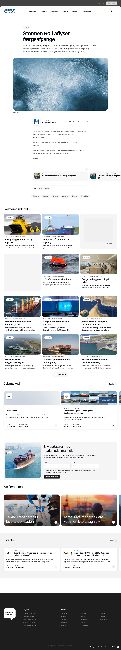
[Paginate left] (5, 410)
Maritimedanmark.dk (49, 122)
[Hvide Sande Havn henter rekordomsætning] (98, 351)
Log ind (101, 3)
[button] (86, 169)
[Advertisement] (98, 230)
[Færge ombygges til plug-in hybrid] (98, 271)
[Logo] (9, 11)
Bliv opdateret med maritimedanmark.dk (102, 647)
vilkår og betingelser (84, 470)
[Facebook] (70, 121)
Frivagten (83, 619)
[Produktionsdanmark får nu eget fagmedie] (60, 176)
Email (73, 462)
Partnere (102, 613)
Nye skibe (83, 613)
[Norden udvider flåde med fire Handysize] (22, 313)
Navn (45, 462)
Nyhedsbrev (103, 619)
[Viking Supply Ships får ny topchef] (22, 231)
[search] (112, 11)
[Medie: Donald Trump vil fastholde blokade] (98, 313)
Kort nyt (82, 616)
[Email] (82, 121)
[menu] (116, 11)
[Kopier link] (87, 121)
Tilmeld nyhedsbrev (51, 476)
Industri (63, 616)
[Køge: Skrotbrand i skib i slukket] (60, 313)
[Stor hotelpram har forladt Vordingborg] (60, 351)
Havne (63, 625)
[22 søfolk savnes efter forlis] (60, 270)
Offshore (64, 622)
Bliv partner (111, 3)
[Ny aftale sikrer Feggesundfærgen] (22, 351)
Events (82, 622)
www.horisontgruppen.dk (31, 625)
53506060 (31, 622)
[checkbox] (44, 471)
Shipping (64, 613)
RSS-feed (103, 616)
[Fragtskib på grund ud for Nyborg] (60, 231)
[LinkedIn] (74, 121)
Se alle (111, 384)
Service (63, 619)
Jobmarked (84, 625)
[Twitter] (78, 121)
